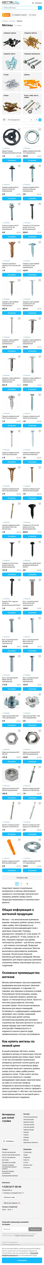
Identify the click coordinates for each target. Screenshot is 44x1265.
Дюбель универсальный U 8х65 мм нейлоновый (11, 862)
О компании (27, 1152)
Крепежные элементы (30, 1142)
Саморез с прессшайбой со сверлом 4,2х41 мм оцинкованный (32, 380)
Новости (26, 1160)
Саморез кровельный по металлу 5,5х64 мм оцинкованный (10, 189)
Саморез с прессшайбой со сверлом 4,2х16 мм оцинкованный (11, 380)
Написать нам (9, 1197)
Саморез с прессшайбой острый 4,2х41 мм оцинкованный (10, 303)
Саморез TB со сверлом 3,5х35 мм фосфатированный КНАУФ (11, 603)
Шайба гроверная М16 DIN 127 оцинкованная (32, 152)
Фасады (26, 1132)
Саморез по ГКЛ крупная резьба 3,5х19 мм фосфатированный (31, 227)
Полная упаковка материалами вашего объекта (9, 1167)
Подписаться (35, 1229)
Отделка (26, 1137)
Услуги (33, 15)
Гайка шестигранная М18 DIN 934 (10, 753)
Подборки (26, 1157)
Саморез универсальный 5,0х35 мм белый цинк (31, 453)
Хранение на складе (8, 1162)
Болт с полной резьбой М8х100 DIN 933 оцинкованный (30, 641)
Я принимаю (22, 1260)
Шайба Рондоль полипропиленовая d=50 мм (11, 152)
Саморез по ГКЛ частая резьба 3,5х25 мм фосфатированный (10, 565)
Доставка (5, 1160)
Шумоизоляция (28, 1122)
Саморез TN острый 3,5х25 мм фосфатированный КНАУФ (32, 565)
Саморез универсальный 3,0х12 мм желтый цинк (10, 490)
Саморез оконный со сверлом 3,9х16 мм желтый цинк (11, 265)
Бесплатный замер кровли (11, 1155)
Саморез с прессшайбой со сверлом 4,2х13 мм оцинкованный (32, 341)
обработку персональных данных (24, 1235)
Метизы (26, 1140)
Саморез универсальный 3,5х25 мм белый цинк (10, 453)
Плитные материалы (30, 1117)
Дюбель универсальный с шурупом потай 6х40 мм (31, 789)
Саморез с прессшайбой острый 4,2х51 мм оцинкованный (31, 303)
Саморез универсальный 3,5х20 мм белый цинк (31, 417)
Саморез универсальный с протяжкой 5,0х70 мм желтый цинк (11, 527)
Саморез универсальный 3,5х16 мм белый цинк (10, 417)
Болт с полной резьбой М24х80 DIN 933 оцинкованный (10, 641)
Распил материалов (9, 1152)
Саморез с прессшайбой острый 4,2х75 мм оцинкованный (10, 341)
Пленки (25, 1135)
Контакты (26, 1167)
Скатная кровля (28, 1127)
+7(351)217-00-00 (11, 1186)
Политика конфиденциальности (11, 1244)
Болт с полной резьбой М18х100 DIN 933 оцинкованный (30, 603)
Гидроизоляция (28, 1130)
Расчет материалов (8, 1157)
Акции (7, 15)
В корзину (12, 160)
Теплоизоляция (28, 1119)
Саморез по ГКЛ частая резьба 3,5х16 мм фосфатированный (31, 527)
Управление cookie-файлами (10, 1242)
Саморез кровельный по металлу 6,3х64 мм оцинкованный (31, 189)
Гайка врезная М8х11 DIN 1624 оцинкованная (31, 717)
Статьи (25, 1162)
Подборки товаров (20, 15)
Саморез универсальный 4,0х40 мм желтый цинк (31, 490)
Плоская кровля (28, 1124)
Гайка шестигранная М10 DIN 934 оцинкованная (31, 753)
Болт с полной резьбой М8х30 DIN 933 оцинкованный (10, 679)
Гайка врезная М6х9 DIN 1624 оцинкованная (10, 717)
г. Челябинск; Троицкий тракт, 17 (13, 1193)
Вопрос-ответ (27, 1165)
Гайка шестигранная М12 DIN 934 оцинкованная (10, 789)
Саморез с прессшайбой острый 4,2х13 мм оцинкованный (31, 265)
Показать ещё (22, 878)
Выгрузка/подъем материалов (8, 1172)
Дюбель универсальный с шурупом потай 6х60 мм (10, 826)
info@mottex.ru (7, 1190)
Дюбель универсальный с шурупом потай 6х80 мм (31, 826)
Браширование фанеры (10, 1176)
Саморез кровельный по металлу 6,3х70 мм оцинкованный (10, 227)
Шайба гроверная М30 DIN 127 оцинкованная (32, 862)
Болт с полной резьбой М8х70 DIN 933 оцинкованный (30, 679)
